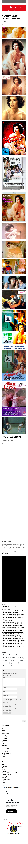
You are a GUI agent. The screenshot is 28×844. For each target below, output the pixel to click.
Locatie (23, 24)
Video (12, 25)
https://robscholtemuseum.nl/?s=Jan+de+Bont (12, 638)
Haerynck (4, 743)
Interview (4, 750)
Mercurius (4, 758)
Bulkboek (4, 732)
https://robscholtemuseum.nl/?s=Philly (11, 612)
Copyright (4, 737)
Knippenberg (5, 751)
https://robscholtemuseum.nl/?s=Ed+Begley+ (12, 625)
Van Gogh (4, 777)
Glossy (4, 742)
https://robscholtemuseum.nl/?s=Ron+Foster (12, 630)
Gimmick (4, 740)
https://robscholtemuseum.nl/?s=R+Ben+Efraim (13, 616)
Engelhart (4, 739)
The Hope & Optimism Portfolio (10, 773)
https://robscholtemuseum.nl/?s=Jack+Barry (12, 643)
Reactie (5, 677)
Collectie (4, 735)
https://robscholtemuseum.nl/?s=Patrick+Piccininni (13, 624)
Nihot (3, 761)
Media (3, 25)
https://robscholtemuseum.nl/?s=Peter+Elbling (12, 632)
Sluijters (4, 771)
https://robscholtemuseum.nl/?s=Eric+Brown (12, 622)
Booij (3, 730)
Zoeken (24, 721)
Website (5, 695)
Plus (3, 765)
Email (4, 691)
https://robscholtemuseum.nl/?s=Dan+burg (13, 611)
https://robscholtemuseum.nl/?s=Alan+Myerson (13, 614)
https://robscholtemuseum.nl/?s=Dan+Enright (12, 645)
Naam (4, 687)
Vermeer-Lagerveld (7, 779)
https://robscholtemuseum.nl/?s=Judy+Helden (12, 637)
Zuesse (4, 782)
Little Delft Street (6, 753)
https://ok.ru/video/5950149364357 (10, 606)
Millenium (5, 760)
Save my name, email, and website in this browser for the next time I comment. (13, 701)
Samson (4, 769)
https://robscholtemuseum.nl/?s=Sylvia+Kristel (12, 617)
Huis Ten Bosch (6, 748)
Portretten (5, 766)
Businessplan (14, 24)
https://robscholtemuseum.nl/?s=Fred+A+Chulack (13, 640)
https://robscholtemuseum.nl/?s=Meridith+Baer (13, 629)
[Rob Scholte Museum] (14, 8)
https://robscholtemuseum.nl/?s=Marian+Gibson (13, 635)
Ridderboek (8, 25)
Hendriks (4, 745)
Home (19, 24)
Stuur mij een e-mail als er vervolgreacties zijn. (11, 705)
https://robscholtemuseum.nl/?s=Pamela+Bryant (13, 627)
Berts (3, 729)
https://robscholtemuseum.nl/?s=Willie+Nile (12, 642)
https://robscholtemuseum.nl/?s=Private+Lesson (13, 647)
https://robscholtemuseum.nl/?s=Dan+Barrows (13, 634)
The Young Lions (6, 774)
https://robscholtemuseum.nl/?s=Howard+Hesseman (9, 620)
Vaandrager (5, 776)
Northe (4, 763)
